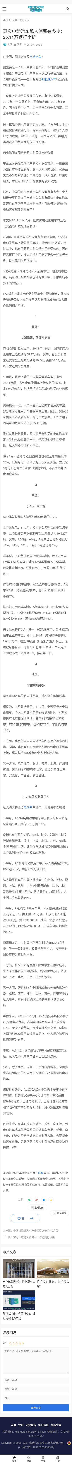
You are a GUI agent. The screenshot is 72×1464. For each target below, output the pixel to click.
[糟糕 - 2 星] (13, 1343)
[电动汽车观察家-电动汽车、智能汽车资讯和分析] (35, 9)
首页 (8, 19)
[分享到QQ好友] (44, 1200)
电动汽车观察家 (38, 1442)
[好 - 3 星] (16, 1343)
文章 (15, 19)
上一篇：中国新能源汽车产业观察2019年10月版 (30, 1230)
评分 (5, 1342)
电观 (9, 44)
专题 (57, 1461)
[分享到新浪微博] (36, 1200)
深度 (21, 19)
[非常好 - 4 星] (19, 1343)
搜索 (29, 1461)
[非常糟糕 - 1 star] (10, 1343)
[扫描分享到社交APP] (29, 1200)
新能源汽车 (48, 79)
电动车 (28, 807)
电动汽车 (35, 56)
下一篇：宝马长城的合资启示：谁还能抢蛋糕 (29, 1237)
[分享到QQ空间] (51, 1200)
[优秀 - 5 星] (23, 1343)
